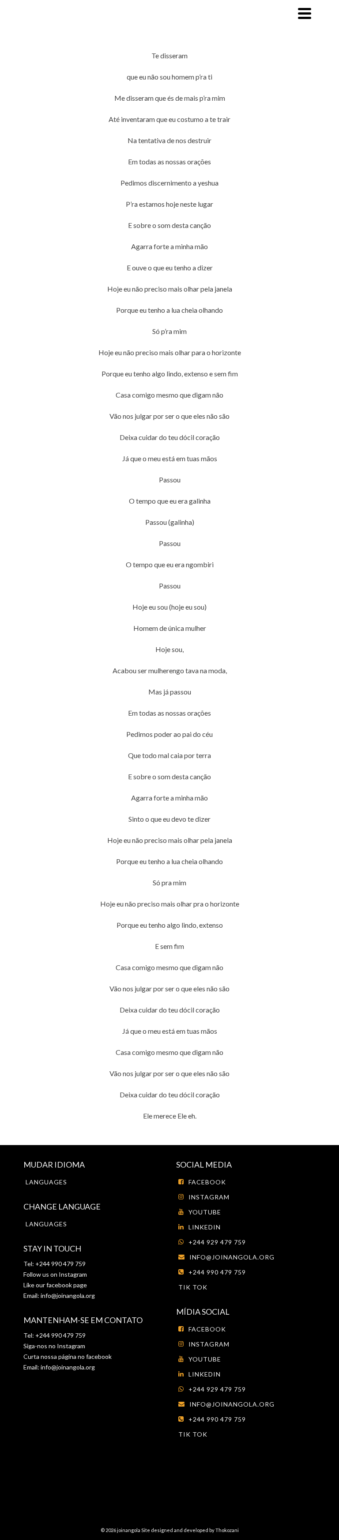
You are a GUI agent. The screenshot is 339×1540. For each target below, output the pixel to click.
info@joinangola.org (68, 1295)
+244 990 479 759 (217, 1272)
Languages (46, 1182)
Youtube (204, 1212)
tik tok (192, 1287)
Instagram (72, 1274)
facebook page (66, 1285)
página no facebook (84, 1356)
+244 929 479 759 (217, 1242)
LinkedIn (204, 1227)
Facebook (207, 1182)
